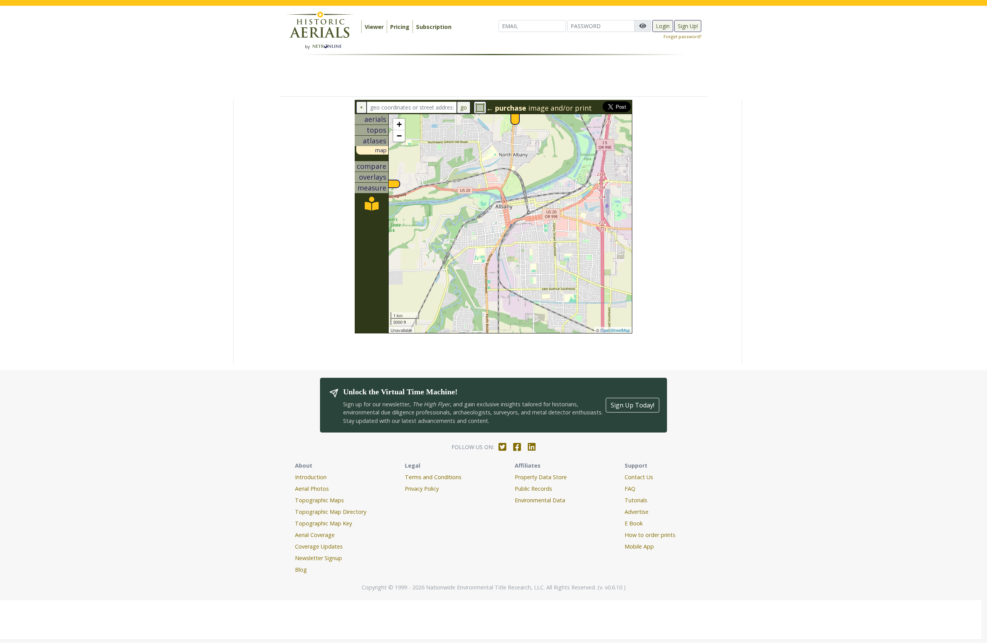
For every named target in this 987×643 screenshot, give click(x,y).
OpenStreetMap (615, 330)
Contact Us (639, 477)
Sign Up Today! (632, 405)
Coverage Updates (319, 546)
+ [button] (399, 124)
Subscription (433, 26)
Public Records (533, 488)
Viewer (374, 26)
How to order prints (650, 535)
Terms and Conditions (433, 477)
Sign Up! (688, 26)
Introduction (311, 477)
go (463, 107)
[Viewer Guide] (371, 206)
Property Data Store (541, 477)
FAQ (630, 488)
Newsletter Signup (318, 558)
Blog (301, 569)
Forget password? (682, 36)
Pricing (399, 26)
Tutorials (636, 500)
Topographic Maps (319, 500)
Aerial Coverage (315, 535)
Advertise (636, 511)
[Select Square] (480, 107)
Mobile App (639, 546)
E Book (634, 523)
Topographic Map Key (323, 523)
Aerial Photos (312, 488)
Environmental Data (540, 500)
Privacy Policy (422, 488)
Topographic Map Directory (330, 511)
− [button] (399, 136)
